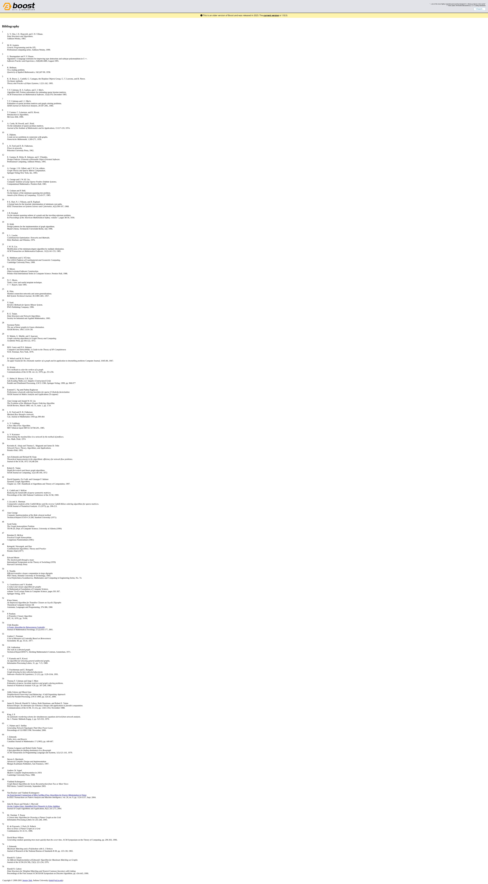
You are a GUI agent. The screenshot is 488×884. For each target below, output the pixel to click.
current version (271, 15)
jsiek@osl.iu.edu (56, 880)
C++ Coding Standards (479, 5)
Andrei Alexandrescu (464, 5)
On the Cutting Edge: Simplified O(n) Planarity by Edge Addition (33, 806)
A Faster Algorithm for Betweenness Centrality (26, 627)
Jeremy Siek (27, 880)
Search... (480, 9)
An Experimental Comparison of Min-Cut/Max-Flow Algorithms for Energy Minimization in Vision (46, 795)
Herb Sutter (451, 5)
